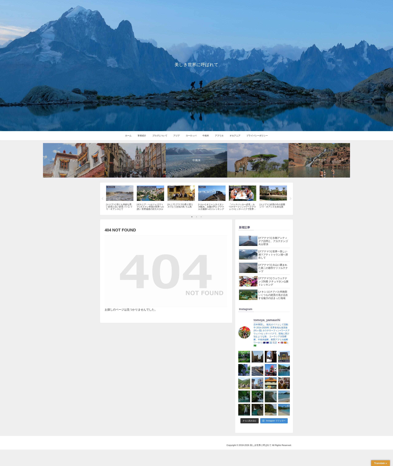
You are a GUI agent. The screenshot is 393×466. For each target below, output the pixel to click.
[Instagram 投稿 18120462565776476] (257, 357)
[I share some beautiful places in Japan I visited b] (284, 370)
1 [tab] (191, 216)
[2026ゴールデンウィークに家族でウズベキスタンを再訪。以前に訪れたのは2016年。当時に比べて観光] (244, 370)
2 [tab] (196, 216)
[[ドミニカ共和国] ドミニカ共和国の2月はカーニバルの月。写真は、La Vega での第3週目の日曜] (284, 383)
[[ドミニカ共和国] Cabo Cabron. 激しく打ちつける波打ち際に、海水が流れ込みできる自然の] (257, 410)
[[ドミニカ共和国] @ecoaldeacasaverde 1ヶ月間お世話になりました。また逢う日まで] (271, 383)
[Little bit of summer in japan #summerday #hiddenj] (244, 357)
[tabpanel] (119, 198)
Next (290, 198)
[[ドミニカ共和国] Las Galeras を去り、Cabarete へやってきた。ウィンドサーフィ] (244, 410)
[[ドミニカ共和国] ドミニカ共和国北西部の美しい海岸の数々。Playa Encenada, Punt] (284, 396)
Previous (102, 198)
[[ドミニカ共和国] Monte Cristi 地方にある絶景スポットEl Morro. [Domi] (271, 396)
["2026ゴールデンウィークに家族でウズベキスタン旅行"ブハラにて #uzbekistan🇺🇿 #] (271, 357)
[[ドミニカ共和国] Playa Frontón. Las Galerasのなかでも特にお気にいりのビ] (271, 410)
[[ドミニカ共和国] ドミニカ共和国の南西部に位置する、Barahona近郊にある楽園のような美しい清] (244, 396)
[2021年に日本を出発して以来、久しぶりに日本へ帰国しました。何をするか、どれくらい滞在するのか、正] (244, 383)
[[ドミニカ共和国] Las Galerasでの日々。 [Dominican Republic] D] (284, 410)
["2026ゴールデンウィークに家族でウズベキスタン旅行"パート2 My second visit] (284, 357)
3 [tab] (201, 216)
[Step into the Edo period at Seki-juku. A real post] (257, 370)
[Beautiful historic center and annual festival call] (271, 370)
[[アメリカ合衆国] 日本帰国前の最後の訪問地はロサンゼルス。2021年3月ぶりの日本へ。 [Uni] (257, 383)
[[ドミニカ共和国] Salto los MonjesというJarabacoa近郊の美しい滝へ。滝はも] (257, 396)
